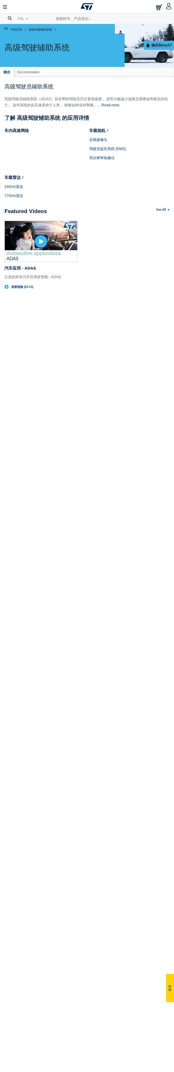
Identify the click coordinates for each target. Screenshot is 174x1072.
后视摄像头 (98, 140)
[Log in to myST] (169, 6)
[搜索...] (10, 18)
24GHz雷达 (14, 187)
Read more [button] (110, 105)
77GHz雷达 (14, 196)
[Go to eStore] (159, 7)
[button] (5, 6)
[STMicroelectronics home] (87, 6)
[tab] (7, 72)
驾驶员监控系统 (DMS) (107, 149)
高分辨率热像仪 (102, 158)
